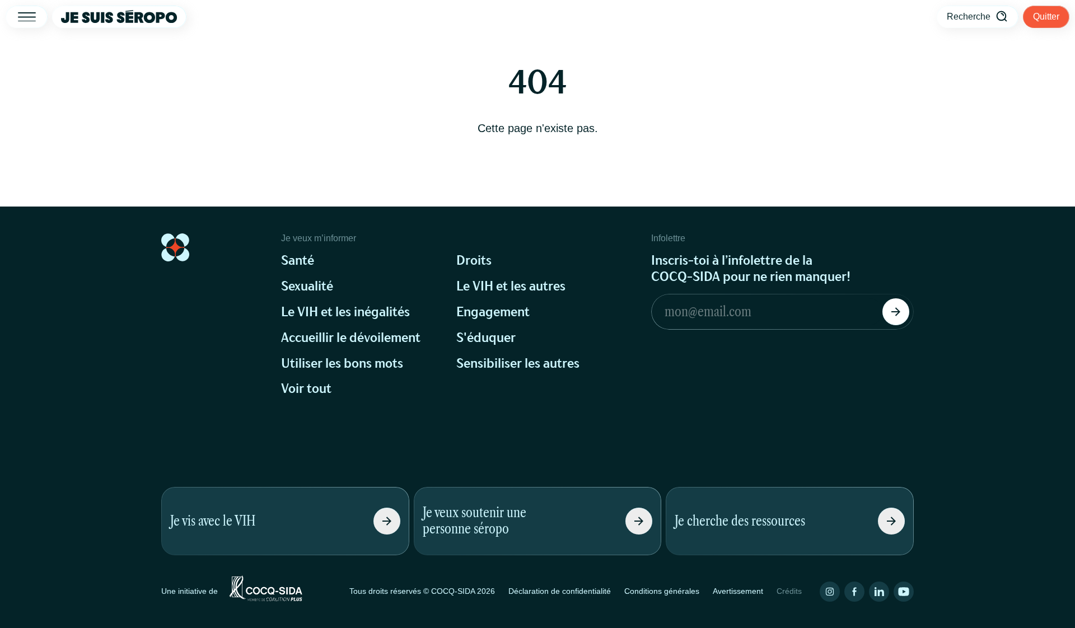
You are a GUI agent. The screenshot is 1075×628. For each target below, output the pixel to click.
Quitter (1046, 16)
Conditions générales (661, 591)
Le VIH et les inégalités (345, 312)
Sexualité (307, 286)
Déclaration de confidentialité (559, 591)
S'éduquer (486, 338)
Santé (297, 260)
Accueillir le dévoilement (350, 338)
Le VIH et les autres (510, 286)
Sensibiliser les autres (517, 363)
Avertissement (738, 591)
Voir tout (306, 389)
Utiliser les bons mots (342, 363)
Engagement (493, 312)
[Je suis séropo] (119, 17)
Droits (474, 260)
